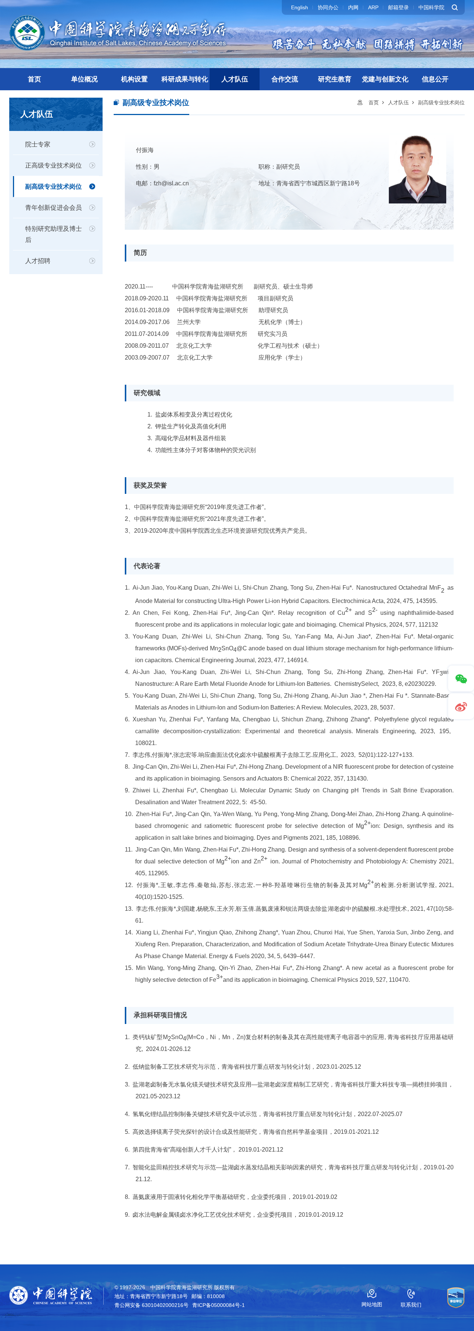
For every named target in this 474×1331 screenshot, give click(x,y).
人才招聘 (37, 260)
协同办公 (328, 7)
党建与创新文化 (385, 79)
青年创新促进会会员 (53, 207)
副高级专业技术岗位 (53, 186)
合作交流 (284, 79)
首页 (34, 79)
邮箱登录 (398, 7)
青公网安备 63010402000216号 (151, 1305)
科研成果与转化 (184, 79)
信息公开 (435, 79)
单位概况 (84, 79)
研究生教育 (334, 79)
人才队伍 (234, 79)
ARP (373, 7)
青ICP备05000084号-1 (218, 1305)
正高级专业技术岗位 (53, 165)
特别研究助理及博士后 (53, 234)
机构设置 (134, 79)
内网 (353, 7)
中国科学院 (431, 7)
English (299, 7)
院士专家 (37, 144)
